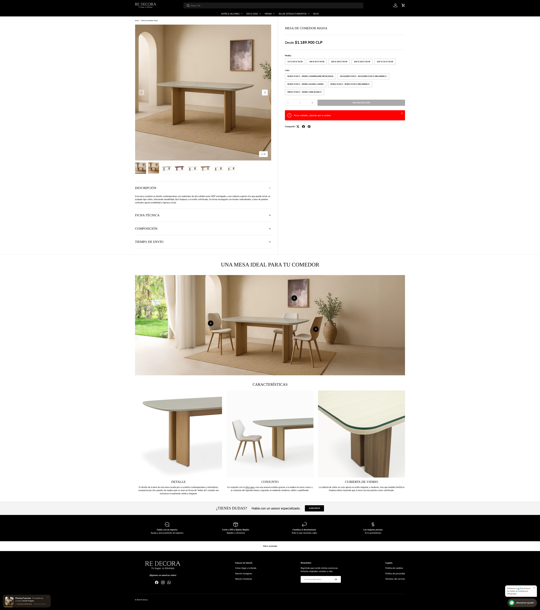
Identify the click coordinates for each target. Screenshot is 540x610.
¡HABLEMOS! (314, 508)
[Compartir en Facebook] (303, 126)
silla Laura (249, 487)
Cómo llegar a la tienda (245, 568)
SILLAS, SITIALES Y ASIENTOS (292, 13)
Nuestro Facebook (243, 579)
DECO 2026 (252, 13)
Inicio (137, 20)
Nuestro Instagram (243, 573)
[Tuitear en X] (298, 126)
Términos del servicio (395, 579)
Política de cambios (394, 568)
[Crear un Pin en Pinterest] (309, 126)
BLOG (316, 13)
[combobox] (273, 5)
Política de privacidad (395, 573)
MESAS (268, 13)
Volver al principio (270, 546)
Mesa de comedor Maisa (149, 20)
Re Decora (144, 600)
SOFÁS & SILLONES (230, 13)
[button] (403, 5)
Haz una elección (361, 103)
